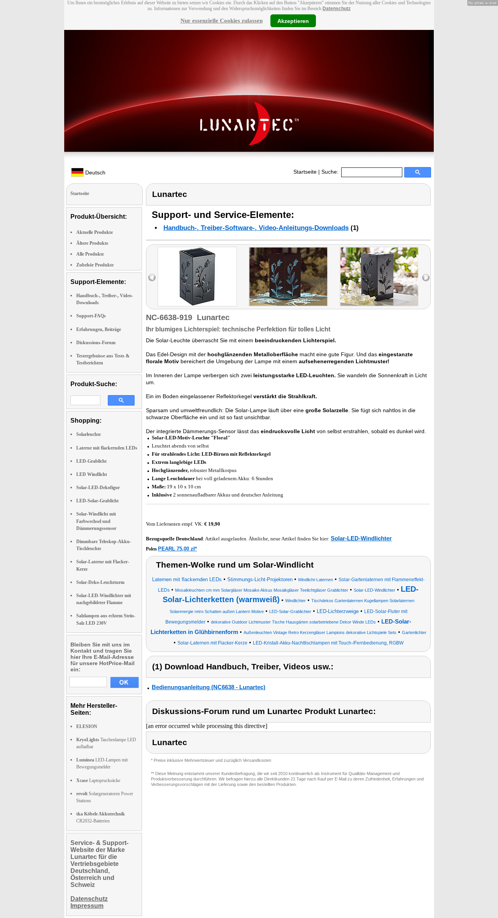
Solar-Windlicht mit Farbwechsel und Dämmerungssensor (96, 521)
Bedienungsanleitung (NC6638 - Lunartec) (208, 687)
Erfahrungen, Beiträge (98, 329)
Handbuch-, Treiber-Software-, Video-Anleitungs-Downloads (256, 228)
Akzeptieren (293, 20)
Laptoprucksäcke (98, 780)
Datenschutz (337, 8)
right (426, 277)
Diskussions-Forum (96, 342)
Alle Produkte (90, 254)
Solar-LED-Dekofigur (98, 487)
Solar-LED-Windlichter (361, 538)
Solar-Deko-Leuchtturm (100, 582)
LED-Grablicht (91, 461)
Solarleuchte (88, 434)
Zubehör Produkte (95, 265)
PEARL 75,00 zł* (177, 549)
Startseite (305, 172)
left (152, 277)
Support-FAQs (91, 316)
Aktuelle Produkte (94, 232)
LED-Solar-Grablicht (97, 500)
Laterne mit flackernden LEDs (106, 448)
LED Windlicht (91, 474)
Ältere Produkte (92, 243)
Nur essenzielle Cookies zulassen (222, 20)
